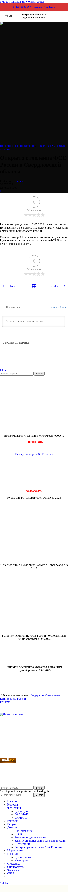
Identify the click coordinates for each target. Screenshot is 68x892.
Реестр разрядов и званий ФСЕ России (39, 847)
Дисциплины (23, 857)
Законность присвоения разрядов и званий (41, 840)
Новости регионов (23, 145)
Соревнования (23, 830)
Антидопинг (22, 843)
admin (19, 181)
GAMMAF (21, 814)
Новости (5, 145)
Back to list (34, 286)
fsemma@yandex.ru (44, 6)
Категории (21, 860)
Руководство (22, 811)
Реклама (5, 701)
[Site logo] (61, 22)
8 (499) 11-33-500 (22, 6)
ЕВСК (18, 834)
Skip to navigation (11, 1)
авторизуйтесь (58, 307)
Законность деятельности (30, 837)
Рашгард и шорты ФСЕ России (34, 454)
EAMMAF (21, 817)
